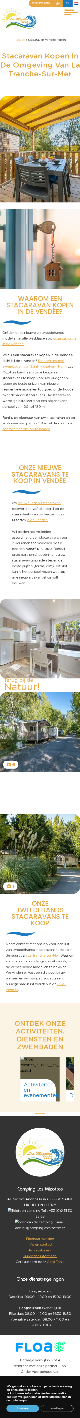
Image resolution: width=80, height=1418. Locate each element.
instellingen (19, 1400)
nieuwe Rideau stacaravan (39, 503)
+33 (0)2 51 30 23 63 (58, 3)
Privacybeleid (40, 1250)
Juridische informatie (40, 1256)
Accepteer (23, 1408)
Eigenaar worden (40, 1239)
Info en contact (40, 1244)
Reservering (41, 3)
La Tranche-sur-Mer (43, 955)
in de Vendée (37, 520)
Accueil (19, 40)
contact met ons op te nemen (26, 429)
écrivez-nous (68, 3)
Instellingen (57, 1408)
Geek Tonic (55, 1262)
